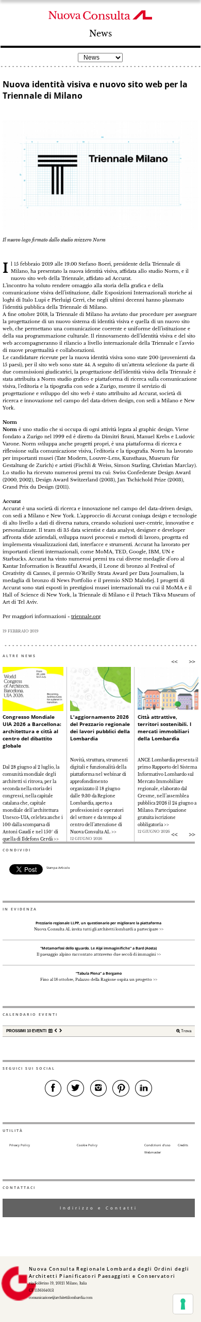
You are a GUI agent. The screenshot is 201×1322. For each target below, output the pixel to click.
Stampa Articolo (58, 868)
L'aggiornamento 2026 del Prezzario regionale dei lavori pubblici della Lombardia (100, 727)
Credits (183, 1145)
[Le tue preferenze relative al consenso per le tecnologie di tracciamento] (183, 1304)
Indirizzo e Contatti (99, 1208)
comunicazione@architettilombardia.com (60, 1298)
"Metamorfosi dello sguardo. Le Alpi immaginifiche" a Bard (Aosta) (98, 948)
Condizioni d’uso (157, 1145)
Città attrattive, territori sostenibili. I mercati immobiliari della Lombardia (164, 727)
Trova (185, 1031)
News (100, 34)
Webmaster (152, 1152)
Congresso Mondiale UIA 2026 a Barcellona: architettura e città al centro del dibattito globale (32, 731)
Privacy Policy (19, 1145)
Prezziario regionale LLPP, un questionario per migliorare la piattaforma (98, 923)
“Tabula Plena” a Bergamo (99, 973)
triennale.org (85, 616)
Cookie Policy (87, 1145)
